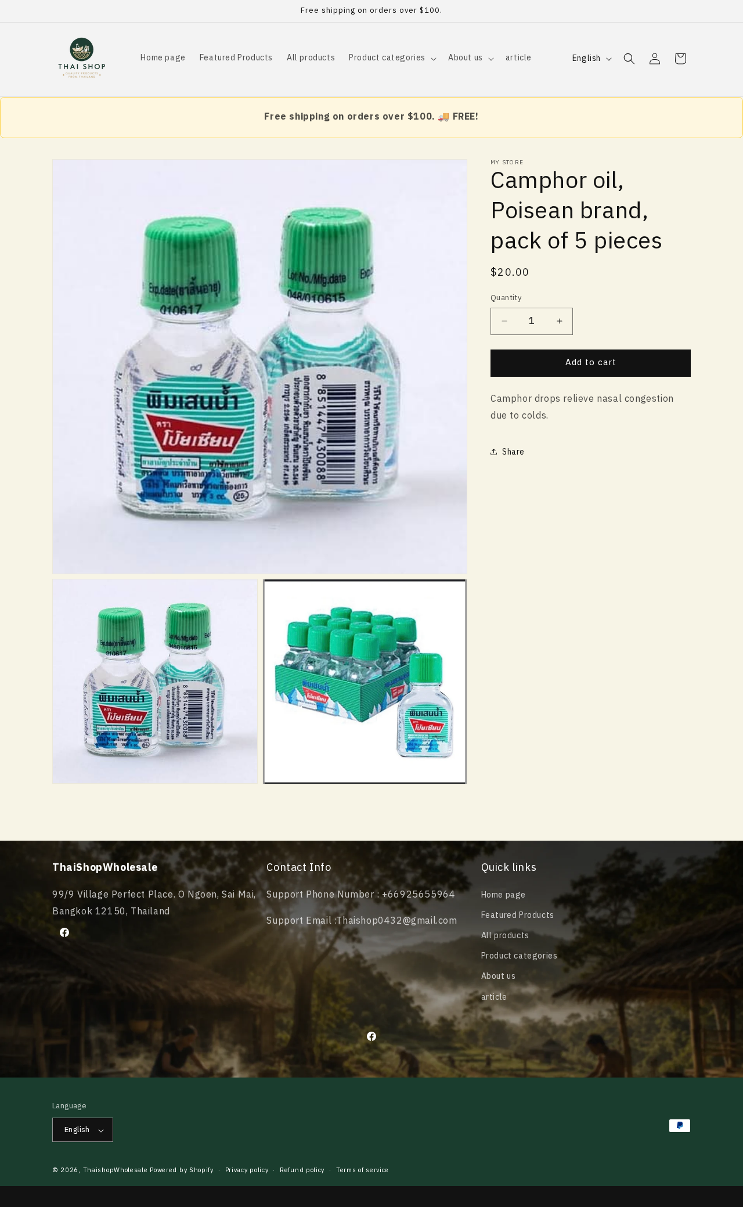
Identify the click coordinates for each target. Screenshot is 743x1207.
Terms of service (362, 1170)
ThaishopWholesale (115, 1171)
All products (505, 935)
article (494, 996)
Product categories (519, 956)
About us (498, 976)
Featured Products (517, 914)
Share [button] (513, 451)
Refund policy (302, 1170)
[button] (391, 58)
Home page (503, 894)
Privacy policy (247, 1170)
